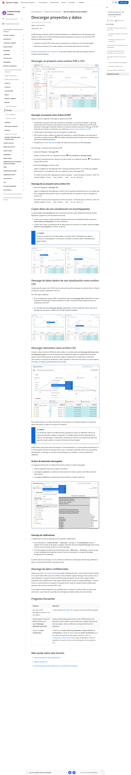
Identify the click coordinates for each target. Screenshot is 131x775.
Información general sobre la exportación (47, 658)
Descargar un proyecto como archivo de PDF (118, 35)
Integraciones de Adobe (9, 171)
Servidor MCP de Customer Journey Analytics (12, 199)
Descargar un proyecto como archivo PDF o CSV (117, 29)
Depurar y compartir (10, 98)
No (114, 16)
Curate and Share (40, 25)
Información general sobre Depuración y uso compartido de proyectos (55, 666)
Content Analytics (8, 143)
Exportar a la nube (10, 118)
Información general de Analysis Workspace (13, 71)
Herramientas (7, 62)
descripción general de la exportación (46, 52)
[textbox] (13, 19)
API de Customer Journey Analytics (12, 194)
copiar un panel (67, 638)
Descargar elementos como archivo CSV (116, 58)
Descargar (9, 110)
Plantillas (7, 87)
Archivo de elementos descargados (117, 62)
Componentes (7, 154)
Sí (110, 16)
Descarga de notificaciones (115, 66)
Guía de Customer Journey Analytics (75, 12)
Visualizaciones (9, 91)
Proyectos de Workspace (10, 66)
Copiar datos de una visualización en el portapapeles (117, 46)
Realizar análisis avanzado (12, 79)
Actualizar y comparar (9, 43)
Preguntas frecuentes (113, 74)
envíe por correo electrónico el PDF (80, 129)
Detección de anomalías (11, 126)
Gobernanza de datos (9, 174)
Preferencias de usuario (11, 134)
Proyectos (7, 83)
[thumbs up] (69, 772)
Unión (5, 167)
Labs (4, 182)
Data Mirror (6, 50)
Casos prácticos (7, 178)
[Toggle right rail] (107, 7)
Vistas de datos (7, 58)
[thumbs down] (74, 772)
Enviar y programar (11, 114)
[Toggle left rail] (24, 7)
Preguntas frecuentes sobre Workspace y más (12, 138)
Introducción (7, 39)
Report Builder (7, 158)
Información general (11, 106)
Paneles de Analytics (9, 147)
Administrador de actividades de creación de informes (12, 162)
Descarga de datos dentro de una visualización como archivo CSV (116, 52)
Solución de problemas (9, 186)
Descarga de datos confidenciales (116, 70)
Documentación (36, 12)
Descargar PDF (68, 610)
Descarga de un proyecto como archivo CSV (116, 40)
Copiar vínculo (120, 20)
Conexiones (6, 54)
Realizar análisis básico (11, 75)
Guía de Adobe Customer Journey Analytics (13, 30)
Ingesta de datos (7, 47)
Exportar (7, 102)
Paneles (7, 94)
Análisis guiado (7, 150)
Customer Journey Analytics (52, 12)
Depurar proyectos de (40, 662)
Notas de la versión (8, 35)
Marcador (111, 20)
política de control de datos (48, 573)
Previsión (7, 130)
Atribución (7, 122)
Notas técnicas (7, 190)
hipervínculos (53, 142)
